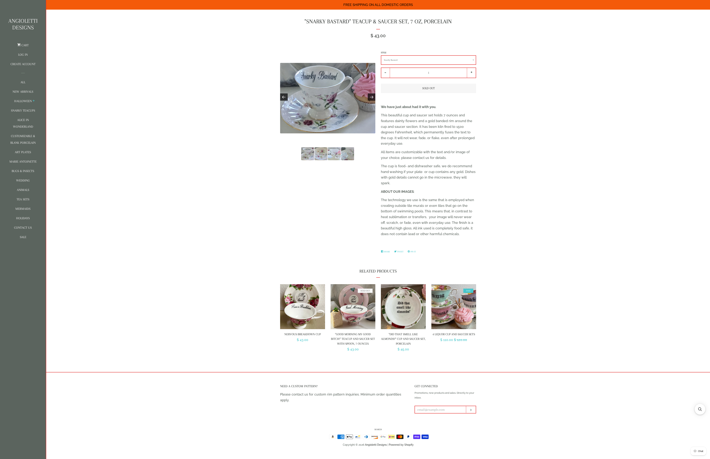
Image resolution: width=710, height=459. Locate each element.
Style (383, 52)
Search (378, 429)
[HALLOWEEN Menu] (34, 101)
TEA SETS (23, 199)
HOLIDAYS (23, 218)
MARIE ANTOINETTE (23, 161)
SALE (23, 237)
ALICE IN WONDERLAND (23, 123)
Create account (23, 64)
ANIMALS (23, 190)
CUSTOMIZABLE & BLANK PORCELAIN (23, 139)
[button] (700, 409)
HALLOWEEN (23, 101)
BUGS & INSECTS (23, 171)
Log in (23, 54)
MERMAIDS (23, 209)
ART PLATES (23, 152)
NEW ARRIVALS (23, 91)
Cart (25, 45)
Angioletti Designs (23, 24)
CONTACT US (23, 227)
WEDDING (23, 180)
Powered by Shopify (401, 444)
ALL (23, 82)
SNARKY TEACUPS (23, 110)
